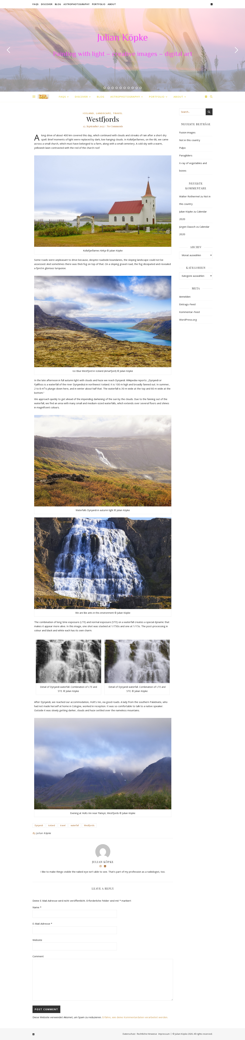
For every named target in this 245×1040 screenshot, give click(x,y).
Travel (118, 113)
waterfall (75, 825)
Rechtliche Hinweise (147, 1033)
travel (63, 825)
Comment (38, 956)
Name (36, 907)
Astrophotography (77, 4)
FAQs (35, 4)
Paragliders (185, 155)
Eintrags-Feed (187, 304)
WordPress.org (188, 319)
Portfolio (98, 4)
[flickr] (211, 4)
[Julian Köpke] (43, 96)
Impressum (164, 1033)
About (112, 4)
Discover (46, 4)
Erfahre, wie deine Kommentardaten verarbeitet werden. (135, 1017)
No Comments (115, 126)
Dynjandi (39, 825)
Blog (58, 4)
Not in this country (189, 140)
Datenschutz (129, 1033)
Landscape (103, 113)
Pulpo (182, 147)
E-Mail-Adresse (42, 923)
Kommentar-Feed (189, 312)
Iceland (88, 113)
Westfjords (89, 825)
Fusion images (187, 132)
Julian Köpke (122, 38)
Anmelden (184, 296)
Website (37, 940)
